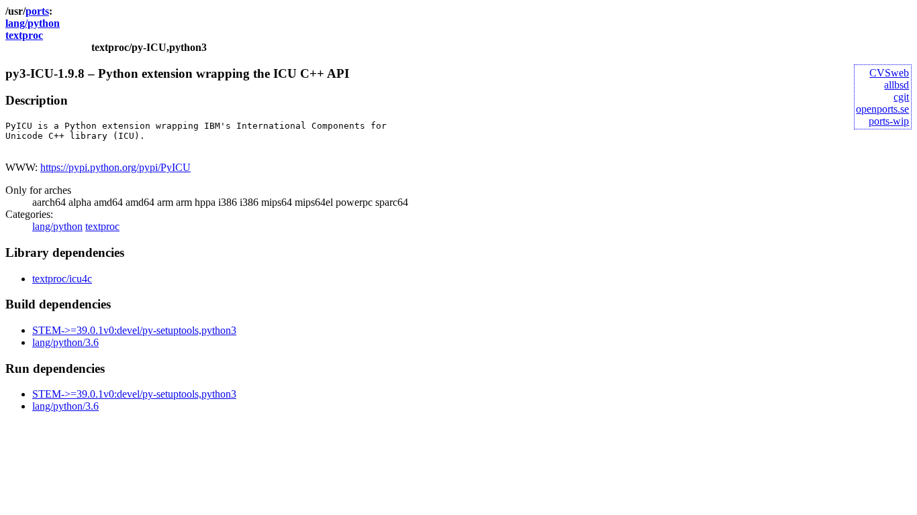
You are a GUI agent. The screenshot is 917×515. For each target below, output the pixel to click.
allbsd (896, 85)
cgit (901, 97)
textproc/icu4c (62, 278)
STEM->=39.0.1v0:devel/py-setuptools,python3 (134, 330)
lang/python (32, 23)
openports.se (882, 109)
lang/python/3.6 (65, 342)
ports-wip (889, 121)
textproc (24, 35)
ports (37, 11)
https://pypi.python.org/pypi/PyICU (115, 167)
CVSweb (889, 72)
